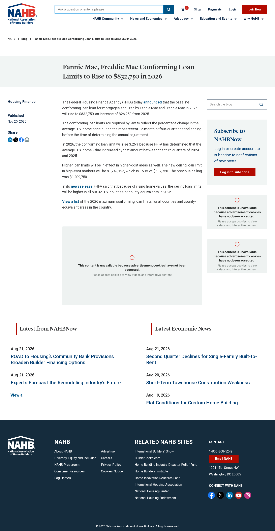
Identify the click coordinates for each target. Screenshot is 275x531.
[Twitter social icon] (221, 496)
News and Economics (146, 19)
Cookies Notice (112, 471)
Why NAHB (252, 19)
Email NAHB (224, 459)
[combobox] (109, 9)
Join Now (255, 9)
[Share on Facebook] (21, 139)
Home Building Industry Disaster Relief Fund (166, 465)
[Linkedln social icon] (230, 496)
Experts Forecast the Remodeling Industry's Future (66, 382)
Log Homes (62, 478)
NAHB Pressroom (67, 465)
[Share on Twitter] (15, 139)
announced (152, 102)
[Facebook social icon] (212, 496)
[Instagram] (248, 496)
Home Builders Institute (151, 471)
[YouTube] (239, 496)
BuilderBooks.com (147, 458)
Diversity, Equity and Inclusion (75, 458)
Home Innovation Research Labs (157, 478)
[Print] (27, 139)
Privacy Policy (111, 465)
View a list (71, 201)
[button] (168, 9)
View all (17, 395)
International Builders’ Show (154, 451)
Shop (197, 9)
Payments (215, 9)
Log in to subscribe (234, 172)
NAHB (11, 38)
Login (233, 9)
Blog (24, 38)
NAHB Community (106, 19)
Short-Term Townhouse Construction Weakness (198, 382)
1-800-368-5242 (221, 451)
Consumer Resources (69, 471)
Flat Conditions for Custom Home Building (192, 403)
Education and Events (216, 19)
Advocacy (181, 19)
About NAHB (63, 451)
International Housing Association (158, 485)
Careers (106, 458)
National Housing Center (152, 491)
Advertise (108, 451)
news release (81, 186)
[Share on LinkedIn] (10, 139)
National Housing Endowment (155, 498)
